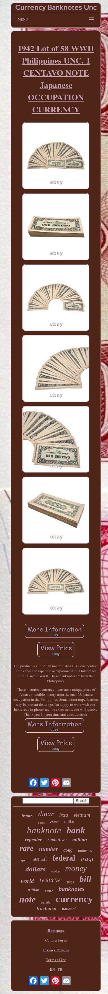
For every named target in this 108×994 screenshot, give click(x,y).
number (48, 849)
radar (49, 890)
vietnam (82, 815)
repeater (33, 839)
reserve (50, 879)
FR (60, 969)
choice (55, 871)
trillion (33, 890)
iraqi (87, 858)
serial (39, 858)
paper (23, 860)
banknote (44, 830)
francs (27, 815)
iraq (63, 815)
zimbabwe (57, 839)
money (76, 868)
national (69, 909)
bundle (45, 902)
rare (27, 848)
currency (74, 899)
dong (68, 850)
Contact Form (56, 940)
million (79, 839)
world (27, 881)
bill (85, 879)
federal (64, 858)
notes (41, 822)
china (54, 822)
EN (52, 969)
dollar (69, 821)
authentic (85, 850)
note (27, 899)
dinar (46, 814)
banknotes (71, 888)
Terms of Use (56, 959)
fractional (46, 908)
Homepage (56, 930)
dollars (35, 869)
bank (76, 830)
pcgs (70, 882)
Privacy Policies (56, 949)
